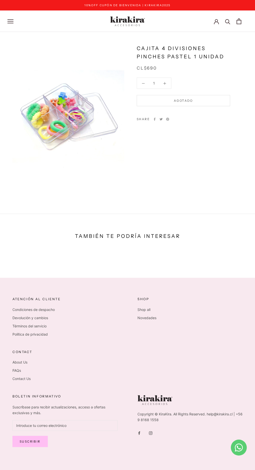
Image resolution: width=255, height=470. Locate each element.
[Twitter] (161, 119)
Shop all (143, 309)
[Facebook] (154, 119)
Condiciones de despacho (33, 309)
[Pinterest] (167, 119)
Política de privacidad (30, 334)
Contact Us (21, 378)
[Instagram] (150, 433)
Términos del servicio (29, 326)
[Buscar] (227, 21)
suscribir (30, 441)
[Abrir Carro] (239, 21)
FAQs (16, 370)
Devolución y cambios (30, 318)
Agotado (183, 100)
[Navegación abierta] (10, 21)
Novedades (146, 318)
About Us (19, 362)
